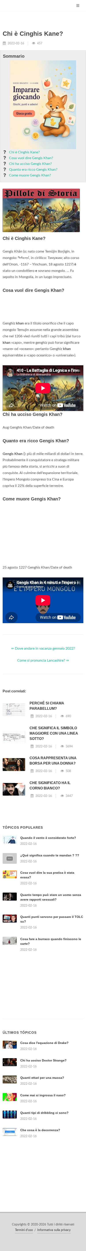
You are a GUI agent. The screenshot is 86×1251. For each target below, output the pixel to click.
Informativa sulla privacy (54, 1230)
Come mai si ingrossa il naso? (43, 1095)
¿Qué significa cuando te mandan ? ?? (49, 855)
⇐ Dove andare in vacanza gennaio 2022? (43, 648)
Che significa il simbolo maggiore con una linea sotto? (54, 733)
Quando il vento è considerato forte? (48, 838)
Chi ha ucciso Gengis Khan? (30, 164)
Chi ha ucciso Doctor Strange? (43, 1060)
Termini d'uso (24, 1230)
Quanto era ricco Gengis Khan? (33, 169)
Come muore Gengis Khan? (30, 175)
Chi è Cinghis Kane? (24, 152)
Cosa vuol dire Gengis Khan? (31, 158)
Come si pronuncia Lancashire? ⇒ (43, 660)
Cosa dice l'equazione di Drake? (44, 1043)
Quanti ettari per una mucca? (42, 1077)
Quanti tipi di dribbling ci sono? (44, 1113)
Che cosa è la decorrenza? (40, 1130)
